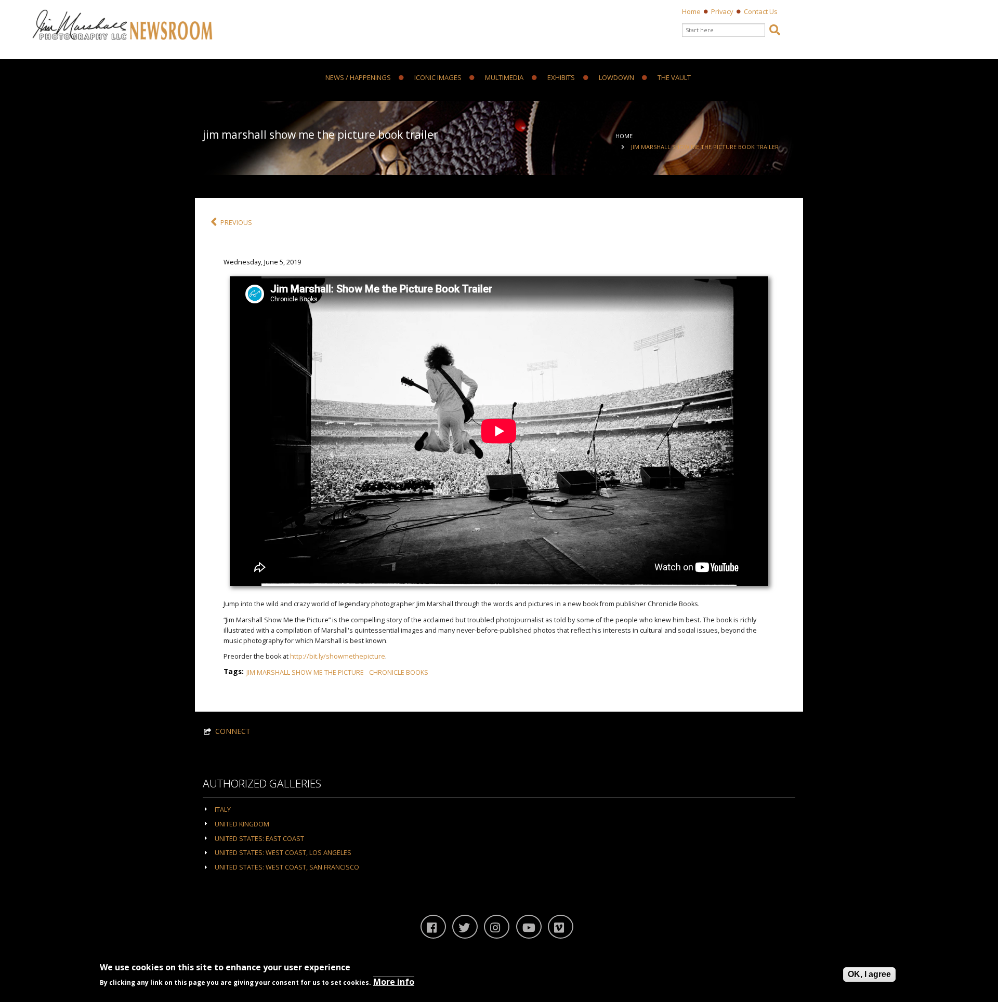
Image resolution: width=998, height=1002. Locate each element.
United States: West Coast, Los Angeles (283, 852)
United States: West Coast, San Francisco (287, 867)
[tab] (499, 809)
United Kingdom (242, 824)
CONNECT (233, 731)
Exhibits (561, 78)
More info (393, 981)
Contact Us (761, 11)
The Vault (674, 78)
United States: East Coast (259, 838)
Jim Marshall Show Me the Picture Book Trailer (705, 147)
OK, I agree (869, 974)
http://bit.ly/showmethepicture (337, 656)
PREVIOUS (236, 222)
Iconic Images (438, 78)
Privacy (722, 11)
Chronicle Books (398, 672)
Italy (223, 809)
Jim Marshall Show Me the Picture (305, 672)
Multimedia (504, 78)
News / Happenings (358, 78)
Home (691, 11)
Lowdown (616, 78)
